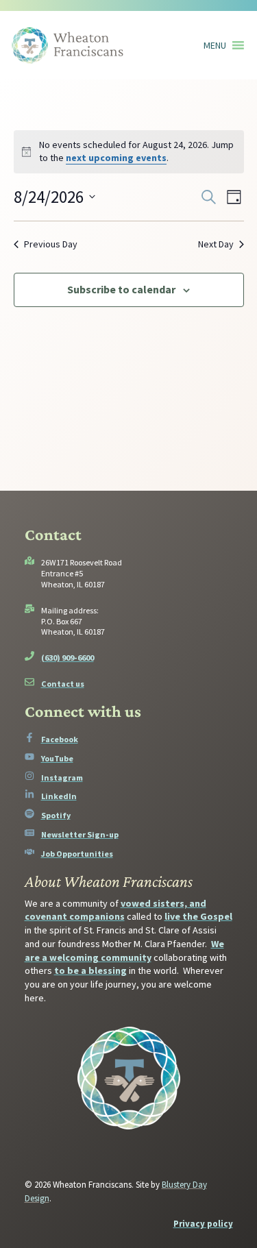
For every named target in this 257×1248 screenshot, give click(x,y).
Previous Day (50, 244)
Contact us (62, 683)
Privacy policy (203, 1223)
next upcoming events (116, 157)
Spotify (56, 815)
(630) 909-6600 (67, 657)
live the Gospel (198, 916)
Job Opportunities (77, 853)
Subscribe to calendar (121, 289)
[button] (215, 45)
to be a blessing (90, 970)
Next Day (216, 244)
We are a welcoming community (124, 951)
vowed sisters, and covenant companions (115, 910)
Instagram (62, 777)
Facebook (59, 739)
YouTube (57, 758)
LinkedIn (59, 796)
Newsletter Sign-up (80, 834)
